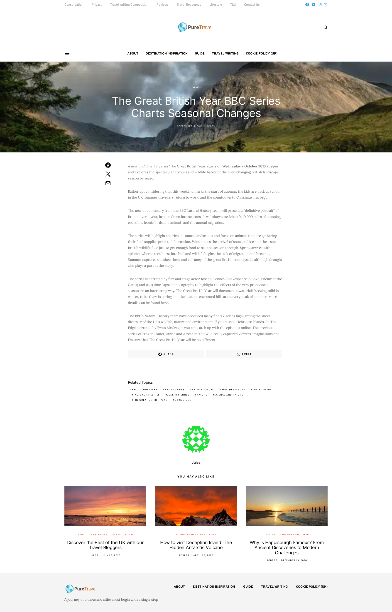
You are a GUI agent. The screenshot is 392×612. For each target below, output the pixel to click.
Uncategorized (122, 534)
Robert (184, 555)
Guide (200, 54)
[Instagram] (319, 4)
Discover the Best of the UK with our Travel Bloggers (105, 545)
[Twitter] (326, 4)
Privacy (97, 5)
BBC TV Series (174, 389)
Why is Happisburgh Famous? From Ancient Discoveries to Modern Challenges (286, 547)
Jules (211, 126)
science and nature (228, 394)
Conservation (73, 5)
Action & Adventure (191, 534)
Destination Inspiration (167, 54)
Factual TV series (146, 394)
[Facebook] (307, 4)
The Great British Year (150, 400)
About (132, 54)
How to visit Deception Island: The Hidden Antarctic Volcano (196, 545)
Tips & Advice (97, 534)
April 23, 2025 (203, 555)
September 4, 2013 (190, 126)
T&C (233, 5)
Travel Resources (189, 5)
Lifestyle (215, 5)
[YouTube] (313, 4)
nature (202, 394)
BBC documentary (144, 389)
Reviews (163, 5)
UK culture (183, 400)
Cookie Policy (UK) (261, 54)
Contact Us (252, 5)
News (196, 87)
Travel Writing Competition (129, 5)
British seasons (233, 389)
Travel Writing (225, 54)
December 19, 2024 (294, 560)
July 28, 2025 (111, 555)
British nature (203, 389)
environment (262, 389)
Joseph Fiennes (178, 394)
